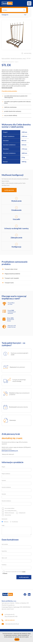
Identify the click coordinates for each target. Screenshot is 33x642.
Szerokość (4, 480)
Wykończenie (4, 518)
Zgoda (17, 639)
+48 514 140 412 (10, 620)
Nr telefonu (4, 564)
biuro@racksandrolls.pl (12, 624)
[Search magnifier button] (24, 10)
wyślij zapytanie (9, 190)
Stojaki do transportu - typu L (18, 58)
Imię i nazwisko (5, 544)
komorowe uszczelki (7, 87)
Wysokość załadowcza (6, 500)
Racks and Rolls (6, 58)
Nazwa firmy (4, 551)
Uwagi (3, 525)
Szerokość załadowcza (6, 487)
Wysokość (4, 494)
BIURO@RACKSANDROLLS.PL (10, 451)
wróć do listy (27, 53)
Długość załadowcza (6, 473)
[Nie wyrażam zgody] (31, 637)
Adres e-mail (4, 557)
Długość (3, 466)
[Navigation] (29, 3)
